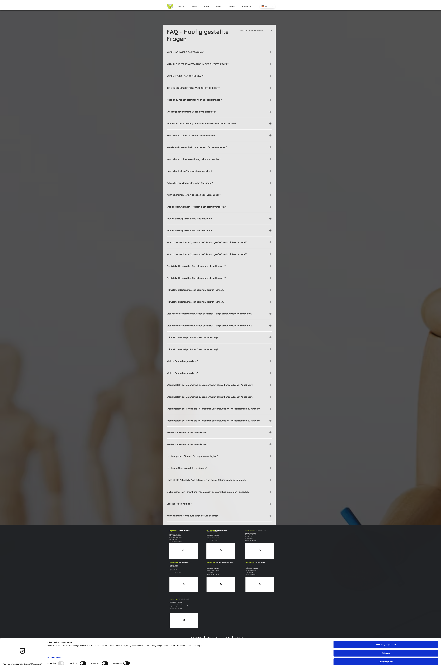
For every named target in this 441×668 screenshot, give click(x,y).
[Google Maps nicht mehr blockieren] (183, 551)
